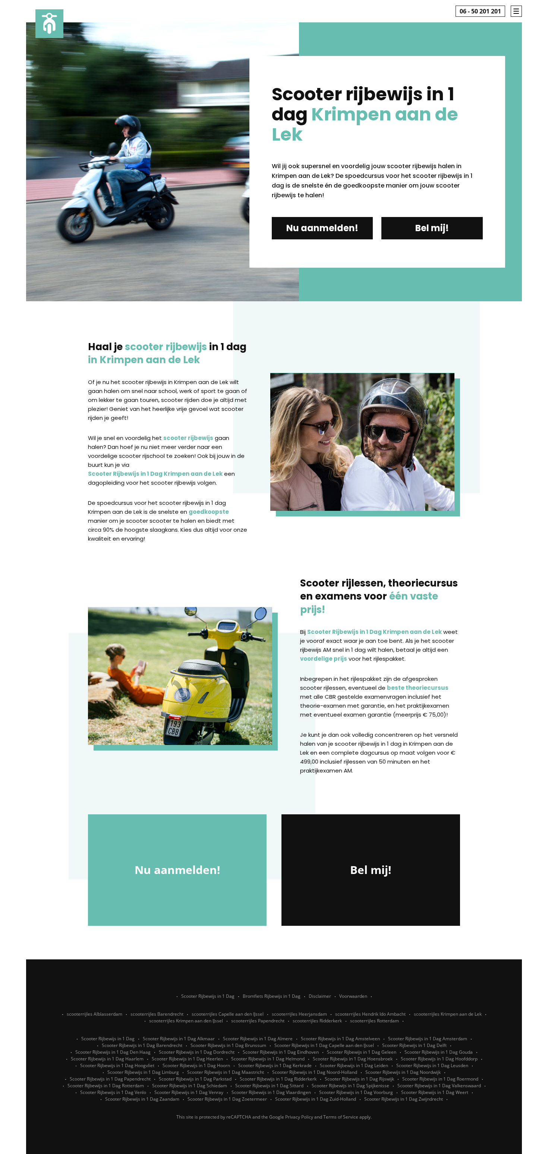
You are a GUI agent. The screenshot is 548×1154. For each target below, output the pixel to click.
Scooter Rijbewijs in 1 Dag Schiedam (189, 1085)
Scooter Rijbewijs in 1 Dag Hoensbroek (353, 1059)
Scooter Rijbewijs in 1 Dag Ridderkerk (278, 1079)
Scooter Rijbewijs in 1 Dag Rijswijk (359, 1079)
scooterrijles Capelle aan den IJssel (228, 1014)
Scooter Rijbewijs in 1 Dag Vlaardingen (271, 1092)
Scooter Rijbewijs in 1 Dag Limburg (143, 1072)
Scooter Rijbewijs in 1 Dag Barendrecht (142, 1045)
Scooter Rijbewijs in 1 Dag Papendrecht (110, 1079)
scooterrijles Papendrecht (257, 1021)
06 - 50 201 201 (480, 11)
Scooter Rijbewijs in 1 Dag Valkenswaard (439, 1085)
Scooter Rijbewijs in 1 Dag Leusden (432, 1065)
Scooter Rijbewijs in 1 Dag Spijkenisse (350, 1085)
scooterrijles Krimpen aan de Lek (448, 1014)
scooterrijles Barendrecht (156, 1014)
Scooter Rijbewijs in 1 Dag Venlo (113, 1092)
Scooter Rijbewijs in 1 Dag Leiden (354, 1065)
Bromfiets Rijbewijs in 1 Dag (271, 996)
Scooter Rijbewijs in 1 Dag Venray (188, 1092)
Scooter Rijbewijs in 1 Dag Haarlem (107, 1059)
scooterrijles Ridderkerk (317, 1021)
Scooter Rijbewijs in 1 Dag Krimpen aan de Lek (155, 474)
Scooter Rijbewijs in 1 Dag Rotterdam (105, 1085)
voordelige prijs (323, 659)
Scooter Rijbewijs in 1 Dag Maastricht (225, 1072)
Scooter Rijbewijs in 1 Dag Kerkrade (275, 1065)
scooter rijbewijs (188, 438)
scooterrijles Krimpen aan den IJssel (186, 1021)
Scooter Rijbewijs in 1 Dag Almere (258, 1038)
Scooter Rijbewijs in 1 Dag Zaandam (142, 1099)
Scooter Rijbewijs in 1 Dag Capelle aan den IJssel (324, 1045)
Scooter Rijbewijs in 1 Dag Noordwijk (403, 1072)
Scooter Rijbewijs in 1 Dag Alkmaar (179, 1038)
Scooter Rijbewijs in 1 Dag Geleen (361, 1052)
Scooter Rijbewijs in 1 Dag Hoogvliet (117, 1065)
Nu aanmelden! (322, 228)
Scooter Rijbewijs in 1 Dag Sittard (269, 1085)
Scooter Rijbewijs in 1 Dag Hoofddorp (439, 1059)
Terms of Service (340, 1117)
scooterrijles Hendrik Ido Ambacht (370, 1014)
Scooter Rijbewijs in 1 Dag (207, 996)
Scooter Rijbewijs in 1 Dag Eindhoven (281, 1052)
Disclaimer (320, 996)
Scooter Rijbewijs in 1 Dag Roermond (440, 1079)
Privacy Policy (299, 1117)
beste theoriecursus (417, 688)
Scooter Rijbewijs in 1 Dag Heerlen (187, 1059)
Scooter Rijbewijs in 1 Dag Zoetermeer (227, 1099)
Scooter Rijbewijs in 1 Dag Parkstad (195, 1079)
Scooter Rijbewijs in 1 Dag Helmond (268, 1059)
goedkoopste (209, 512)
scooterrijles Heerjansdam (299, 1014)
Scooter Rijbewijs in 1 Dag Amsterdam (427, 1038)
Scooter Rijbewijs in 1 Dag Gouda (438, 1052)
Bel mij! (432, 228)
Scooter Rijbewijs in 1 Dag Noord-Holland (314, 1072)
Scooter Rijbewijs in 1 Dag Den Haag (113, 1052)
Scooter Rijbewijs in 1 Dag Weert (434, 1092)
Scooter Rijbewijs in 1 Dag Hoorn (196, 1065)
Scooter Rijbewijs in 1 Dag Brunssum (228, 1045)
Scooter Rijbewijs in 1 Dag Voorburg (356, 1092)
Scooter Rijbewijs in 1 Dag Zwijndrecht (403, 1099)
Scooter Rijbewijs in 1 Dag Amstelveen (340, 1038)
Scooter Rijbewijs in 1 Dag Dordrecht (196, 1052)
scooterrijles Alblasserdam (94, 1014)
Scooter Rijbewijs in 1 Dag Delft (414, 1045)
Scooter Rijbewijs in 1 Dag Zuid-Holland (315, 1099)
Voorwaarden (353, 996)
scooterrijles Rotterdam (374, 1021)
